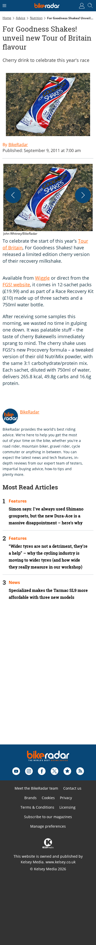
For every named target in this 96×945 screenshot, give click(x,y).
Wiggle (42, 278)
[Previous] (13, 195)
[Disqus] (48, 679)
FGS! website (16, 284)
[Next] (83, 195)
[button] (48, 200)
